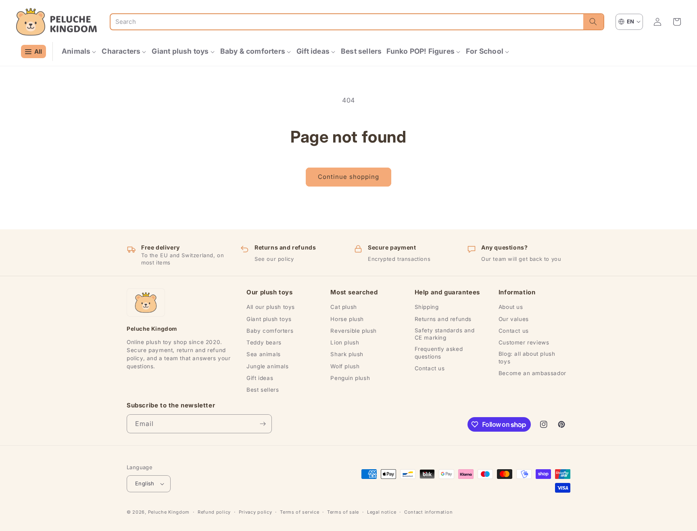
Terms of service (299, 512)
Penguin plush (350, 378)
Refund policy (214, 512)
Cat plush (343, 307)
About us (511, 307)
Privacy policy (255, 512)
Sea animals (263, 354)
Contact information (428, 512)
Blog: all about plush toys (527, 357)
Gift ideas (259, 378)
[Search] (593, 21)
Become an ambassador (532, 373)
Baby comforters (269, 330)
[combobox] (347, 21)
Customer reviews (524, 342)
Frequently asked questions (439, 352)
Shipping (427, 307)
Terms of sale (343, 512)
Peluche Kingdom (169, 512)
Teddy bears (264, 342)
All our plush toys (270, 307)
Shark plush (346, 354)
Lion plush (344, 342)
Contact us (430, 368)
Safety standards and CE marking (445, 334)
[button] (79, 51)
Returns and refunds (443, 319)
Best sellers (262, 389)
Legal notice (381, 512)
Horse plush (347, 319)
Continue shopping (348, 176)
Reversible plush (353, 330)
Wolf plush (344, 366)
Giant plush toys (269, 319)
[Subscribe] (262, 423)
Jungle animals (267, 366)
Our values (514, 319)
